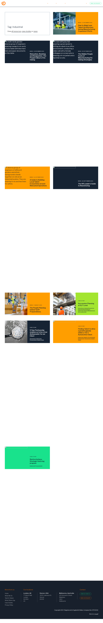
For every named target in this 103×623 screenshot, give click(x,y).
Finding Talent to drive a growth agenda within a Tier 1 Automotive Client (86, 332)
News (79, 22)
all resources (16, 31)
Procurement (33, 340)
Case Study (81, 300)
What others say (72, 3)
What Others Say (10, 600)
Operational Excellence (84, 309)
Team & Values (35, 3)
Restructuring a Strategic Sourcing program (37, 461)
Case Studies (9, 602)
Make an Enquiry (95, 3)
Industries (61, 3)
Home (6, 593)
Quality (86, 337)
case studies (26, 31)
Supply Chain (40, 340)
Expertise (52, 3)
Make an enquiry (85, 598)
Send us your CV (85, 593)
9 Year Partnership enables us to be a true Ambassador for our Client (38, 333)
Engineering (81, 338)
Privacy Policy (9, 605)
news (35, 31)
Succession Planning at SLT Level (86, 304)
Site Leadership (82, 312)
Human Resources (89, 308)
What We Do (25, 3)
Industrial (80, 310)
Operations (81, 308)
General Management (89, 310)
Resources (82, 3)
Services (44, 3)
